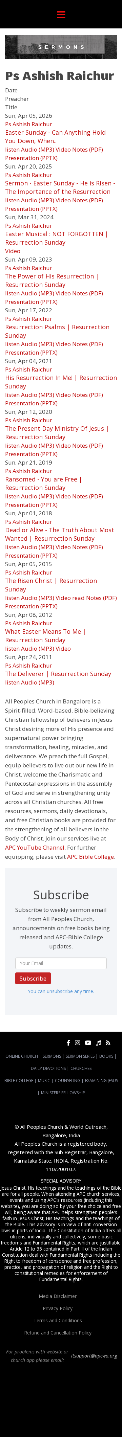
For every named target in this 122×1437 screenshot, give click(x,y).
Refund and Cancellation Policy (58, 1332)
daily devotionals (89, 1415)
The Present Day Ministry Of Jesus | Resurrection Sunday (57, 432)
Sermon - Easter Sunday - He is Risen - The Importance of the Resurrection (60, 187)
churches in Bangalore (36, 1402)
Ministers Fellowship (63, 1093)
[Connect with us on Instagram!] (77, 1043)
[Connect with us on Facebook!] (68, 1043)
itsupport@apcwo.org (94, 1355)
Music (44, 1080)
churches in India (82, 1402)
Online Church (21, 1056)
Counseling (67, 1080)
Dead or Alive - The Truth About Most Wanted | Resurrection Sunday (59, 534)
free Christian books (52, 1415)
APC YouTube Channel (34, 847)
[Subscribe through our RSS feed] (108, 1043)
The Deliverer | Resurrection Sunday (58, 674)
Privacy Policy (58, 1308)
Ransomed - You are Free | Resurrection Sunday (43, 483)
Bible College (18, 1080)
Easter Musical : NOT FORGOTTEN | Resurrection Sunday (56, 238)
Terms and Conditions (58, 1320)
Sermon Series (80, 1056)
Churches (81, 1068)
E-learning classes (78, 1421)
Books (106, 1056)
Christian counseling (49, 1427)
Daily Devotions (48, 1068)
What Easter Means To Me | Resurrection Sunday (45, 635)
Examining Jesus (101, 1080)
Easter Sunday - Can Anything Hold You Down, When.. (55, 136)
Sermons (52, 1056)
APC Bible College (90, 856)
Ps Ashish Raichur (28, 124)
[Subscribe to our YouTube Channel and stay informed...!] (88, 1043)
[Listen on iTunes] (98, 1043)
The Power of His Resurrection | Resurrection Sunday (52, 280)
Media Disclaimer (58, 1296)
